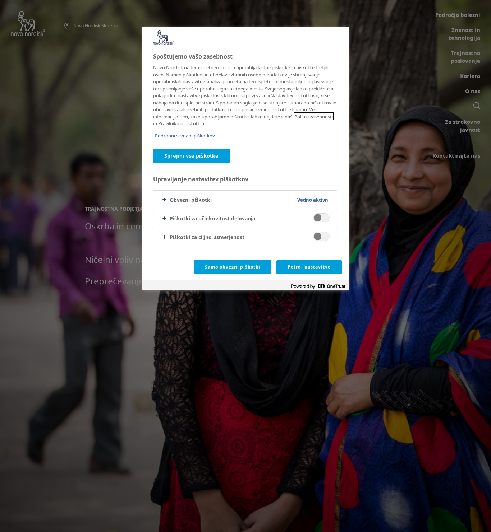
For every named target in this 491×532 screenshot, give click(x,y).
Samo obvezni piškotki (232, 267)
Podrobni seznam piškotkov (185, 135)
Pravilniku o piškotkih (181, 123)
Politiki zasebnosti (313, 116)
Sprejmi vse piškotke (191, 155)
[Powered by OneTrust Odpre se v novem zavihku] (318, 285)
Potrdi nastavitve (309, 267)
